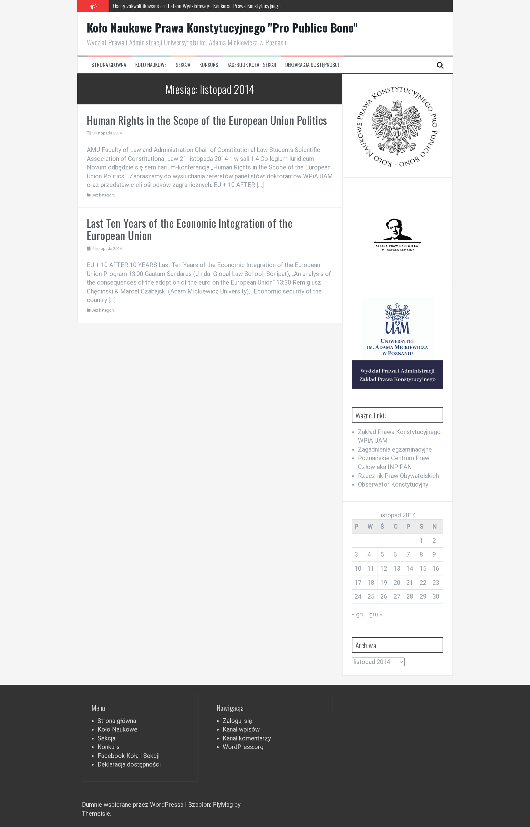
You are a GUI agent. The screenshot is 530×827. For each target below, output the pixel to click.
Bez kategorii (103, 195)
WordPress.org (243, 747)
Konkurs (208, 64)
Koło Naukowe (151, 64)
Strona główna (108, 64)
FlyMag (223, 804)
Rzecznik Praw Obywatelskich (398, 476)
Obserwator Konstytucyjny (393, 484)
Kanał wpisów (241, 729)
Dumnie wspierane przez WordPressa (133, 804)
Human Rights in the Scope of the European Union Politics (207, 120)
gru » (375, 614)
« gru (358, 614)
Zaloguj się (237, 720)
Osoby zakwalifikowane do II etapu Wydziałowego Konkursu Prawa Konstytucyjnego (197, 6)
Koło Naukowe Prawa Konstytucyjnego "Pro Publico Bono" (222, 27)
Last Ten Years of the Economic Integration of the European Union (190, 229)
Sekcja (183, 64)
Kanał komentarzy (247, 738)
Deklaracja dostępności (312, 64)
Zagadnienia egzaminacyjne (395, 449)
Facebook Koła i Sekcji (252, 64)
